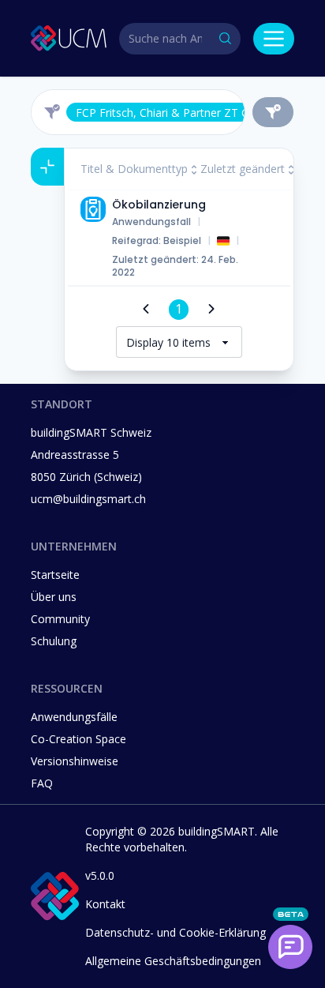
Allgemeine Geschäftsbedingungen (173, 960)
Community (60, 618)
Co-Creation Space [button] (78, 738)
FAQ (42, 783)
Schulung (54, 640)
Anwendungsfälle (74, 716)
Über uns (54, 596)
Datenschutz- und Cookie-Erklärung (175, 932)
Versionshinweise (74, 760)
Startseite (55, 574)
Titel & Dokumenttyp (134, 168)
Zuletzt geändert (242, 168)
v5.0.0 (99, 875)
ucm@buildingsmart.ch (88, 498)
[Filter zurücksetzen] (273, 112)
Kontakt (105, 903)
